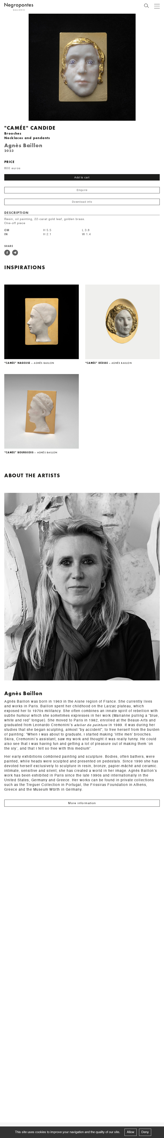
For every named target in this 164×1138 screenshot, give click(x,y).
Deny (145, 1132)
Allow (130, 1132)
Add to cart (81, 177)
